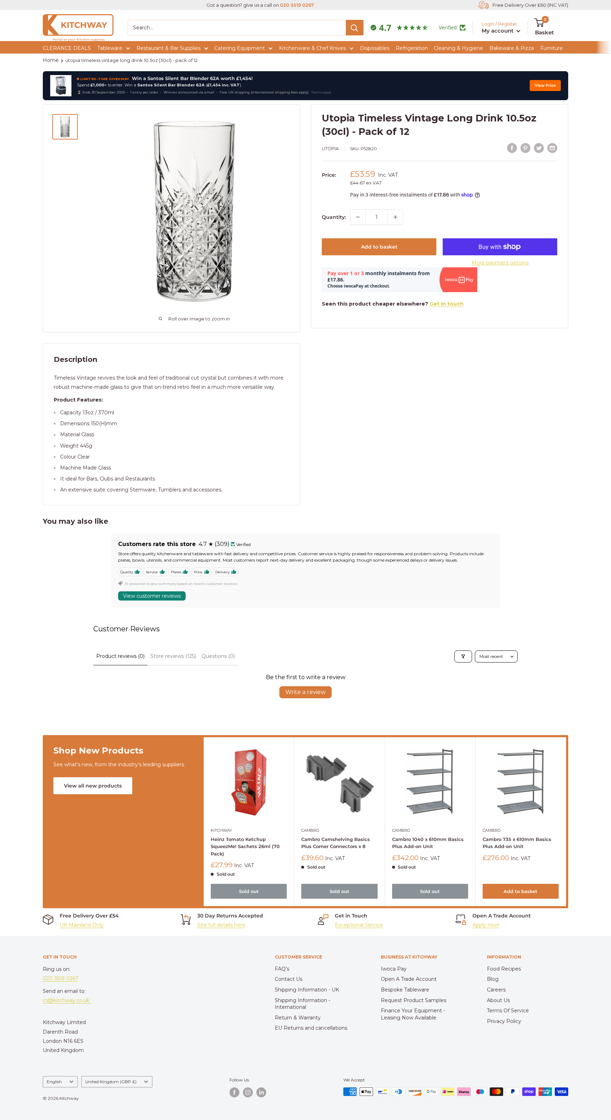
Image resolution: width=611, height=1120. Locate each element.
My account (498, 30)
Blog (493, 979)
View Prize (545, 85)
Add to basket (379, 247)
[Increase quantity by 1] (395, 217)
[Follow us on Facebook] (234, 1092)
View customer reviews (152, 596)
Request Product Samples (413, 1000)
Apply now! (485, 925)
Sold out (249, 891)
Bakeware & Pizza (511, 48)
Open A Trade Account (409, 979)
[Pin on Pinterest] (525, 148)
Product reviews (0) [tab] (120, 656)
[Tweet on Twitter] (539, 148)
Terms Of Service (508, 1010)
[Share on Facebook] (512, 148)
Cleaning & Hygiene (458, 48)
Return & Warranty (298, 1017)
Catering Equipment (239, 48)
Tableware (109, 48)
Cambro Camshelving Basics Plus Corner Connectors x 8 (335, 843)
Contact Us (288, 979)
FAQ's (282, 969)
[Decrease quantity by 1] (357, 217)
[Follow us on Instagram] (248, 1092)
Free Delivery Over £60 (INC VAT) (530, 5)
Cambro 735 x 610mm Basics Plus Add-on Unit (517, 843)
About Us (498, 1000)
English (54, 1081)
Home (51, 60)
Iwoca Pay (394, 969)
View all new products (93, 786)
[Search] (354, 27)
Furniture (551, 48)
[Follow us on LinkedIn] (261, 1092)
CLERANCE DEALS (67, 48)
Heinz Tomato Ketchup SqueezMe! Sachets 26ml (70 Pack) (245, 847)
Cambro (310, 830)
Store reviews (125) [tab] (173, 656)
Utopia (330, 148)
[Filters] (463, 656)
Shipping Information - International (302, 1004)
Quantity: (334, 217)
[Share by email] (552, 148)
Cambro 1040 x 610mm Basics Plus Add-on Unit (428, 843)
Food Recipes (504, 969)
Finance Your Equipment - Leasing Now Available (413, 1014)
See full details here (221, 925)
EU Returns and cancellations (311, 1028)
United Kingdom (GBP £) (110, 1081)
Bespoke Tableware (405, 990)
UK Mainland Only (82, 925)
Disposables (374, 48)
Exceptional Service (359, 925)
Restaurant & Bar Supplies (168, 48)
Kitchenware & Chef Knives (312, 48)
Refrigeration (412, 48)
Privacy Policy (504, 1021)
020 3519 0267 (297, 5)
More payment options (500, 263)
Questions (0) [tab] (218, 656)
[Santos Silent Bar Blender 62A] (60, 85)
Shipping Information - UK (307, 990)
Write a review (305, 692)
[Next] (566, 821)
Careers (496, 990)
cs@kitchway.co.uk (67, 1000)
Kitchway (221, 830)
